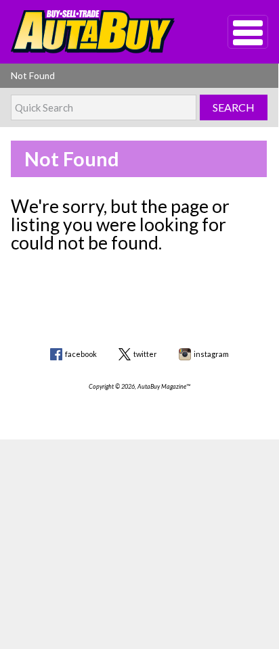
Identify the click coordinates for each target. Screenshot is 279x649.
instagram (211, 354)
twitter (145, 354)
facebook (81, 354)
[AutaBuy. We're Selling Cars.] (98, 31)
